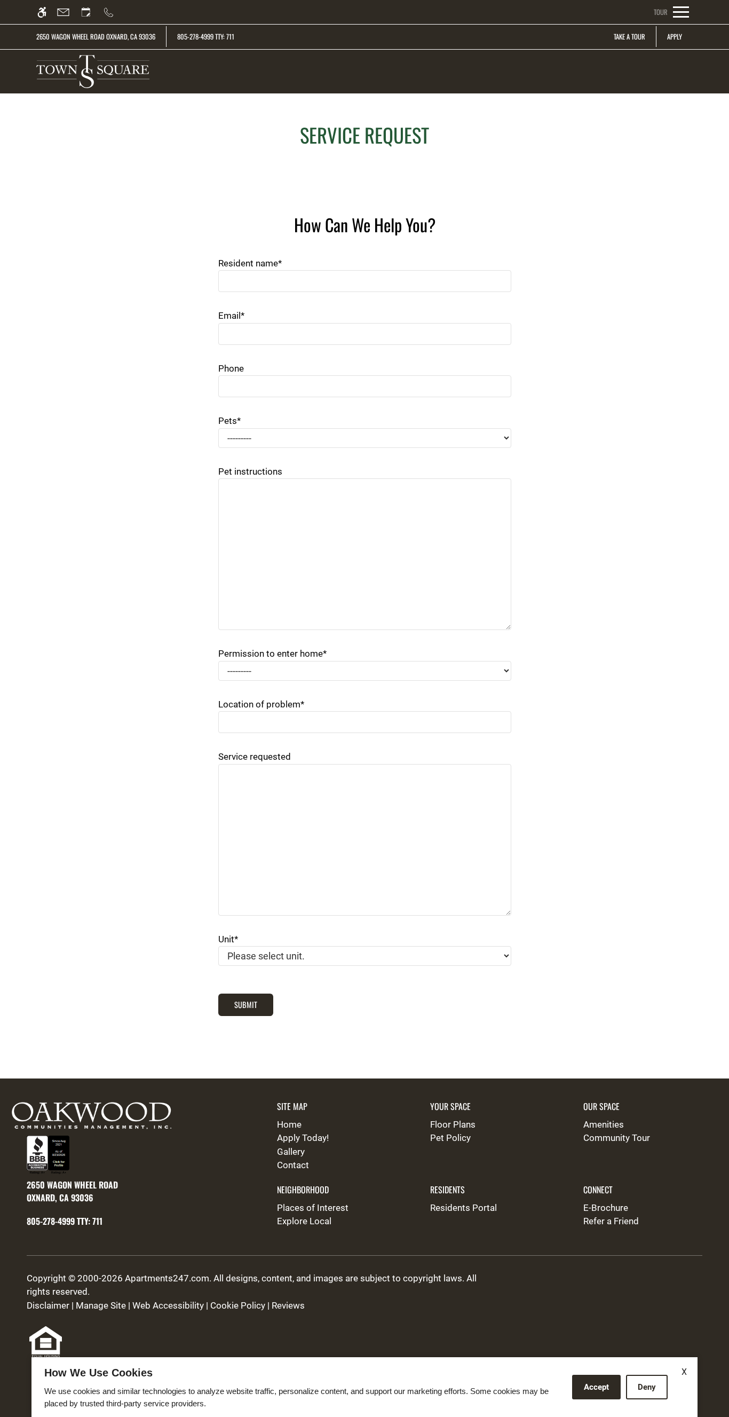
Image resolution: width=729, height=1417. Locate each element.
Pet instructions (250, 471)
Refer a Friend (611, 1221)
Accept (596, 1387)
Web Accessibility (168, 1305)
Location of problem (261, 704)
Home (289, 1124)
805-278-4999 (205, 37)
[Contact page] (68, 12)
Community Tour (616, 1137)
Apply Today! (303, 1137)
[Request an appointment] (90, 12)
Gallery (291, 1151)
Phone (231, 368)
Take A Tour (629, 37)
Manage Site (101, 1305)
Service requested (254, 756)
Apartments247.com (167, 1278)
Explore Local (304, 1221)
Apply (674, 37)
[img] (92, 71)
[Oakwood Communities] (100, 1117)
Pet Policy (450, 1137)
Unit (228, 939)
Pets (229, 420)
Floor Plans (453, 1124)
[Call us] (113, 12)
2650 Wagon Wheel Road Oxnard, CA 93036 (95, 37)
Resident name (250, 263)
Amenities (603, 1124)
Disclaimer (48, 1305)
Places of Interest (312, 1207)
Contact (293, 1165)
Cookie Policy (237, 1305)
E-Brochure (605, 1207)
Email (231, 315)
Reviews (288, 1305)
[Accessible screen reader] (46, 12)
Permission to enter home (272, 653)
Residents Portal (463, 1207)
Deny (647, 1387)
